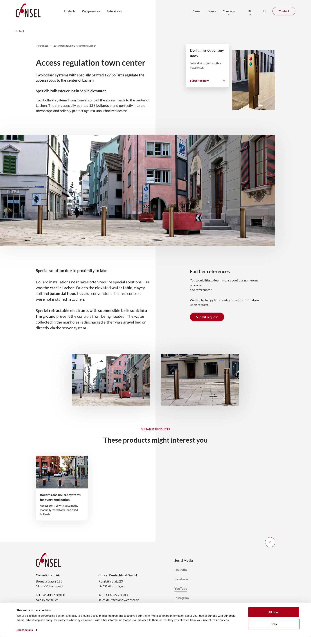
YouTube (180, 588)
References (114, 11)
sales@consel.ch (47, 600)
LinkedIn (180, 570)
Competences (91, 11)
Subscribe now (199, 80)
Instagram (181, 598)
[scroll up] (270, 542)
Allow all (273, 612)
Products (69, 11)
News (212, 11)
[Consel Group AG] (28, 11)
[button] (250, 11)
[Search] (264, 11)
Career (197, 11)
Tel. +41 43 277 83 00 (50, 595)
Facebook (181, 579)
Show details (25, 629)
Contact (284, 11)
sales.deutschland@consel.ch (118, 600)
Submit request (207, 317)
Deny (274, 623)
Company (229, 11)
